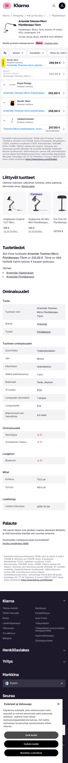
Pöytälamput (44, 332)
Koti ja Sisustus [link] (35, 15)
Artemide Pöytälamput (20, 276)
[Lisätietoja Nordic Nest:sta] (4, 102)
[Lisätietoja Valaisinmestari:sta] (4, 120)
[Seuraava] (60, 211)
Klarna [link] (6, 15)
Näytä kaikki (28, 186)
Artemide (42, 324)
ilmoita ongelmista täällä (15, 543)
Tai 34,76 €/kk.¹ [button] (10, 231)
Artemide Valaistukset (20, 272)
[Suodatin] (5, 53)
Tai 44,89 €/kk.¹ (52, 130)
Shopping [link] (18, 15)
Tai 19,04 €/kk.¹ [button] (35, 231)
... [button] (47, 15)
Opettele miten (51, 43)
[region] (31, 731)
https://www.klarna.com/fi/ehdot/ (41, 159)
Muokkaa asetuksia (31, 753)
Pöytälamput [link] (58, 15)
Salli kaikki (31, 735)
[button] (10, 27)
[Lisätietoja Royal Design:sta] (4, 84)
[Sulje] (58, 704)
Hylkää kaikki (31, 744)
